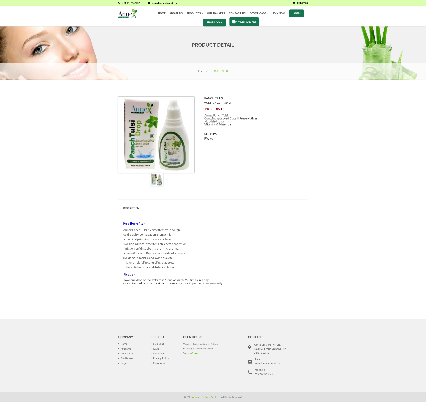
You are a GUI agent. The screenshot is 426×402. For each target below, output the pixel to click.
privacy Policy (161, 358)
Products (194, 13)
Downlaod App (246, 22)
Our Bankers (216, 13)
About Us (176, 13)
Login (297, 13)
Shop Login (214, 22)
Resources (159, 363)
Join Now (279, 13)
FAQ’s (156, 348)
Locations (158, 353)
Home (162, 13)
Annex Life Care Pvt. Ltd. (206, 397)
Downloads (258, 13)
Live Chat (158, 344)
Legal (124, 363)
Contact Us (237, 13)
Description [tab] (131, 208)
